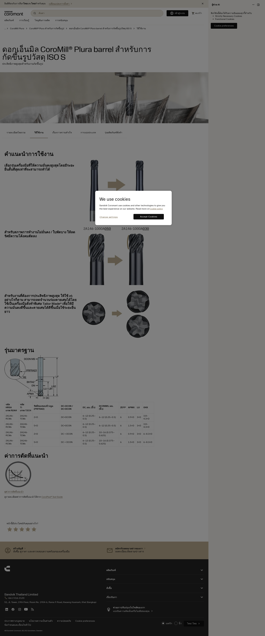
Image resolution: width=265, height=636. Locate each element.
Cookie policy (156, 208)
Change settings (109, 217)
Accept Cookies (148, 216)
